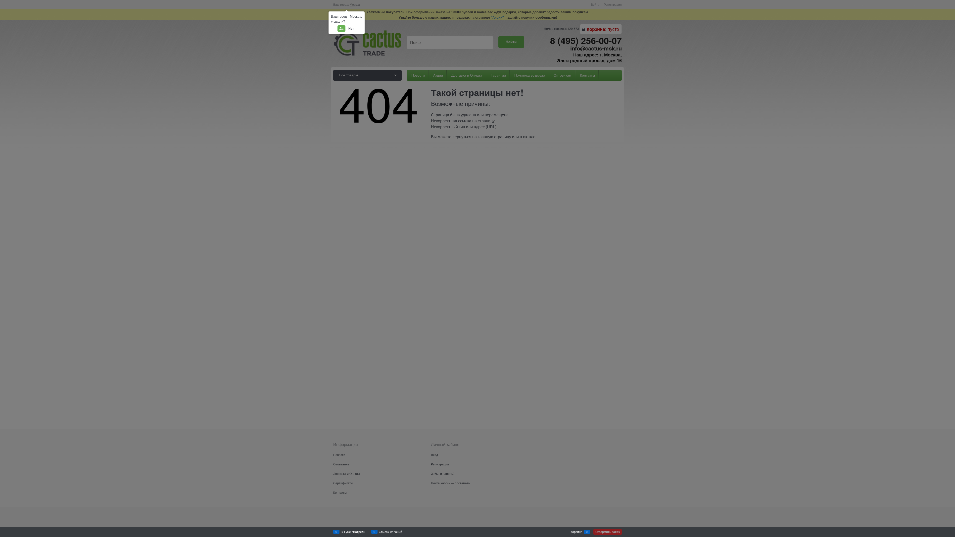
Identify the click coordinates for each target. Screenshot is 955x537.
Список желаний (390, 532)
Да (341, 28)
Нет (351, 28)
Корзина (576, 532)
